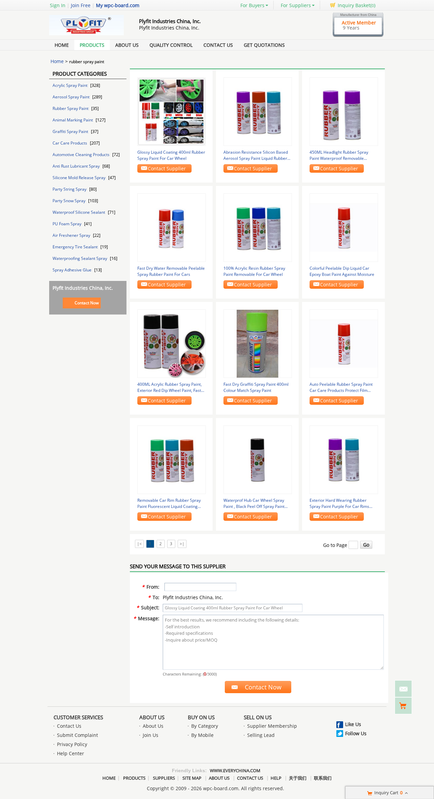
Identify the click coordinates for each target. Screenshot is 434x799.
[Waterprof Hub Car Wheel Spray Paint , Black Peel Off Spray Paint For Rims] (258, 459)
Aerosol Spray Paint (72, 97)
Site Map (191, 778)
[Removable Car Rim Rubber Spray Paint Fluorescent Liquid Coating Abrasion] (171, 459)
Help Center (70, 753)
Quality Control (171, 45)
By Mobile (202, 735)
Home (62, 45)
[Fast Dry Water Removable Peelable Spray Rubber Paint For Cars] (171, 227)
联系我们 (323, 778)
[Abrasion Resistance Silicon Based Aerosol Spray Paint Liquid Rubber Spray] (258, 111)
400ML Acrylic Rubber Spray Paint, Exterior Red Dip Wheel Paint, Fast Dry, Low (169, 387)
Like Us (353, 724)
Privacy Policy (72, 744)
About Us (127, 45)
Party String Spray (70, 189)
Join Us (150, 735)
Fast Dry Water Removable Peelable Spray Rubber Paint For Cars (171, 271)
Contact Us (218, 45)
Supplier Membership (272, 726)
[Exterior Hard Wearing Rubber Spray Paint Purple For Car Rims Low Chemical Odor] (344, 459)
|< (139, 544)
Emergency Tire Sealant (76, 247)
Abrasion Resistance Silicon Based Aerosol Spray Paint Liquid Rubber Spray (255, 155)
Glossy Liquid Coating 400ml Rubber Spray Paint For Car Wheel (171, 155)
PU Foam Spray (67, 224)
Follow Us (356, 733)
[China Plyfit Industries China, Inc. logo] (86, 35)
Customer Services (78, 717)
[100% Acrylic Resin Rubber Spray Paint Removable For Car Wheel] (258, 227)
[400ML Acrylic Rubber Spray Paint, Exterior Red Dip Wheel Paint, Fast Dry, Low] (171, 343)
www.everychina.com (235, 770)
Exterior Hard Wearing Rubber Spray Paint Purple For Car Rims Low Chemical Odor (339, 503)
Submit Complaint (77, 735)
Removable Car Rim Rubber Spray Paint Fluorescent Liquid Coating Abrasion (169, 503)
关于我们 (298, 778)
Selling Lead (261, 735)
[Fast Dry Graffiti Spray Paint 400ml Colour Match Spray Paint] (258, 343)
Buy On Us (201, 717)
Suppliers (164, 778)
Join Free (81, 5)
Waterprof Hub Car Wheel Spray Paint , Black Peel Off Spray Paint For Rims (253, 503)
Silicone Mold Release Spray (79, 177)
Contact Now (87, 303)
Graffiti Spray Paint (71, 131)
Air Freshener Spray (72, 235)
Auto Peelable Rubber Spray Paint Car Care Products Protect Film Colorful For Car (341, 387)
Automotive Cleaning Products (82, 154)
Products (92, 45)
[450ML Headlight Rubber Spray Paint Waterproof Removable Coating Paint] (344, 111)
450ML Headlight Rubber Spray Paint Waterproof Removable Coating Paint (339, 155)
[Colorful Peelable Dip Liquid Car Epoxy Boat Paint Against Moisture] (344, 227)
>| (182, 544)
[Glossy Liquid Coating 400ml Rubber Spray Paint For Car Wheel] (171, 111)
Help (276, 778)
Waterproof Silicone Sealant (79, 212)
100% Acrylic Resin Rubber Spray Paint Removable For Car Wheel (254, 271)
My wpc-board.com (117, 5)
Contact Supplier (167, 168)
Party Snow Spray (69, 201)
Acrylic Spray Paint (70, 85)
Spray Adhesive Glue (73, 270)
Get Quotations (264, 45)
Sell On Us (258, 717)
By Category (204, 726)
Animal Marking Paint (73, 120)
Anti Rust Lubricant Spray (77, 166)
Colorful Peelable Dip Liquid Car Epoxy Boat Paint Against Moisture (342, 271)
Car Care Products (70, 143)
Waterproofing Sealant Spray (80, 258)
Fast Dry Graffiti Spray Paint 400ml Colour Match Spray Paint (256, 387)
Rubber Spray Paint (71, 108)
